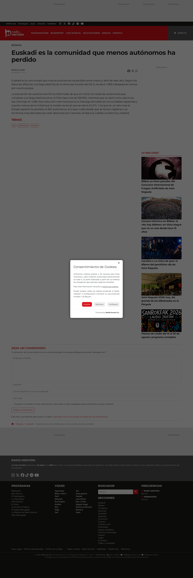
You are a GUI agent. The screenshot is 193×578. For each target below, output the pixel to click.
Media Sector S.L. (112, 312)
